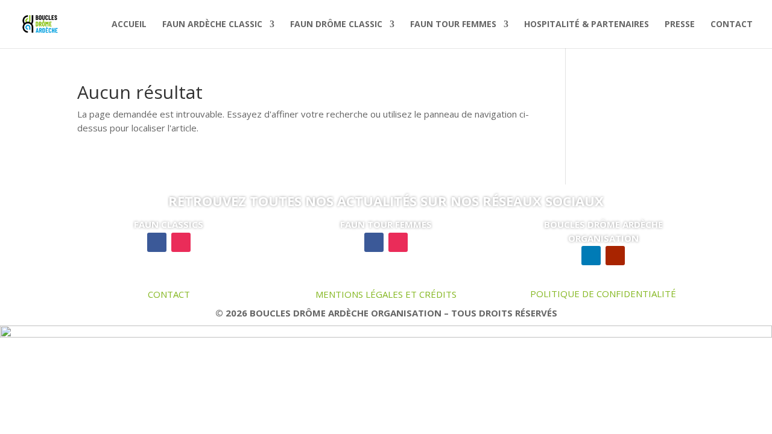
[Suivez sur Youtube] (615, 255)
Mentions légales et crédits (386, 294)
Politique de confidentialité (603, 294)
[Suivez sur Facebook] (156, 242)
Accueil (129, 25)
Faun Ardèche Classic (212, 25)
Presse (680, 25)
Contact (731, 25)
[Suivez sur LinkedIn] (591, 255)
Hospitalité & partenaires (586, 25)
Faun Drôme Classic (336, 25)
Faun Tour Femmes (453, 25)
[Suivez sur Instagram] (181, 242)
